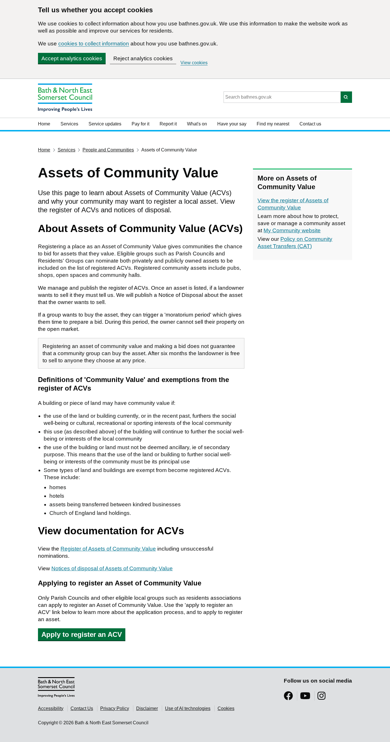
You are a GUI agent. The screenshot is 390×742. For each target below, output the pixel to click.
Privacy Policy (114, 708)
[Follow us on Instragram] (321, 697)
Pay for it (140, 123)
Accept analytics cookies (71, 58)
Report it (168, 123)
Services (69, 123)
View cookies (194, 62)
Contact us (310, 123)
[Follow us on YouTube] (305, 697)
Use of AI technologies (187, 708)
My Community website (292, 230)
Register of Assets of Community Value (108, 549)
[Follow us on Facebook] (288, 697)
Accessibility (50, 708)
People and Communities (108, 149)
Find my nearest (273, 123)
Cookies (226, 708)
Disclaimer (147, 708)
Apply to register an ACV (81, 634)
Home (44, 123)
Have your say (231, 123)
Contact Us (82, 708)
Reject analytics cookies (143, 58)
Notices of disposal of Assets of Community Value (112, 568)
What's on (197, 123)
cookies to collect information (93, 44)
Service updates (105, 123)
